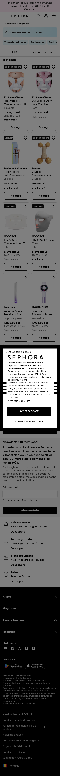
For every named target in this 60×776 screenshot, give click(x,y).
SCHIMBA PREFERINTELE (28, 421)
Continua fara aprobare (18, 351)
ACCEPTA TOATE (29, 411)
